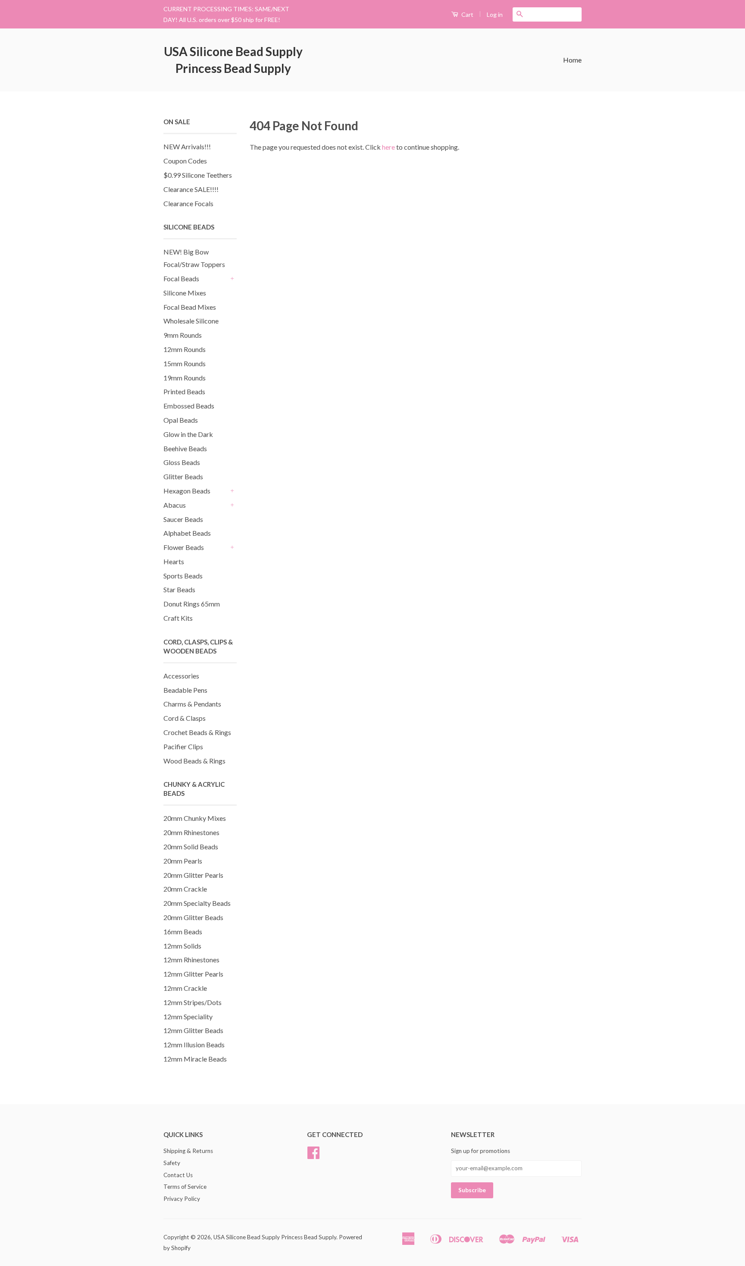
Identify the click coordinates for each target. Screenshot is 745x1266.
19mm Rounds (184, 378)
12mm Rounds (184, 349)
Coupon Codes (185, 161)
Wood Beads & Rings (194, 761)
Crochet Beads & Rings (197, 732)
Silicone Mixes (184, 293)
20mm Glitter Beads (193, 917)
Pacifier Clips (183, 746)
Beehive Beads (185, 448)
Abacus (174, 505)
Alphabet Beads (187, 533)
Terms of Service (185, 1186)
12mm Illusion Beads (194, 1044)
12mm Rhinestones (191, 959)
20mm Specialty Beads (197, 903)
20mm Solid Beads (190, 846)
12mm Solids (182, 946)
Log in (495, 14)
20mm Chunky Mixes (194, 818)
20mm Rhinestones (191, 832)
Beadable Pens (185, 690)
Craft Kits (178, 618)
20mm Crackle (185, 889)
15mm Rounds (184, 363)
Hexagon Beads (186, 491)
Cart (466, 14)
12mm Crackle (185, 988)
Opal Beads (180, 420)
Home (572, 60)
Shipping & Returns (188, 1150)
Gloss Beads (181, 462)
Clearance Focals (188, 203)
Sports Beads (183, 576)
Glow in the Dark (188, 434)
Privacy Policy (181, 1198)
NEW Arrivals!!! (187, 146)
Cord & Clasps (184, 718)
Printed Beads (184, 391)
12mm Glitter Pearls (193, 974)
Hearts (173, 561)
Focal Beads (181, 278)
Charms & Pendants (192, 704)
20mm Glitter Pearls (193, 875)
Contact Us (178, 1175)
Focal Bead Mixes (189, 307)
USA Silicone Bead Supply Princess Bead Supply (233, 59)
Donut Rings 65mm (191, 604)
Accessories (181, 676)
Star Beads (179, 589)
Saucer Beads (183, 519)
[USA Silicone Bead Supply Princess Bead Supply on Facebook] (313, 1155)
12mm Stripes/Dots (192, 1002)
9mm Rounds (182, 335)
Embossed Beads (188, 406)
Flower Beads (183, 547)
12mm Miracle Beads (195, 1059)
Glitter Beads (183, 476)
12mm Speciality (188, 1016)
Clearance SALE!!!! (191, 189)
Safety (171, 1162)
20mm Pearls (182, 861)
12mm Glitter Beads (193, 1030)
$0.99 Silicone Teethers (197, 175)
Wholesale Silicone (191, 321)
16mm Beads (182, 931)
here (388, 147)
